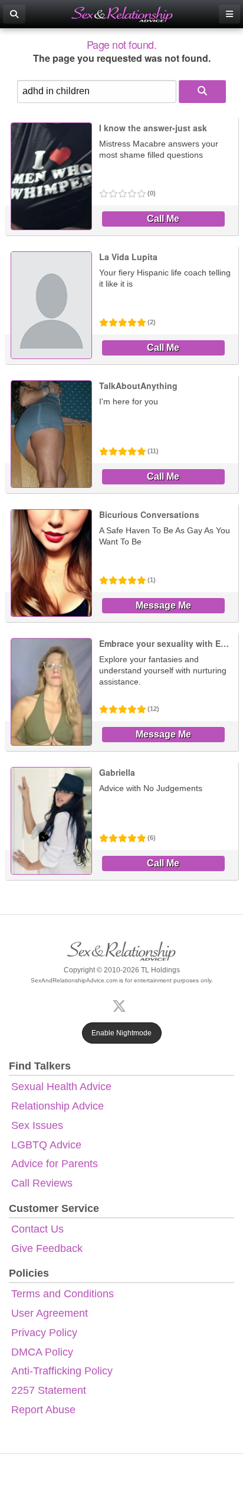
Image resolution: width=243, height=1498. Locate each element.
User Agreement (49, 1313)
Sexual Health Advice (61, 1086)
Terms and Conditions (62, 1294)
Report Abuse (43, 1410)
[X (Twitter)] (121, 1005)
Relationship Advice (57, 1106)
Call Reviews (42, 1183)
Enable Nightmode (121, 1033)
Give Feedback (47, 1248)
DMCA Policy (42, 1352)
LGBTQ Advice (46, 1145)
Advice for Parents (54, 1164)
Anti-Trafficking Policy (62, 1371)
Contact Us (37, 1229)
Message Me (163, 605)
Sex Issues (37, 1125)
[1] (202, 91)
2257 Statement (48, 1390)
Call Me (163, 219)
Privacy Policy (44, 1332)
